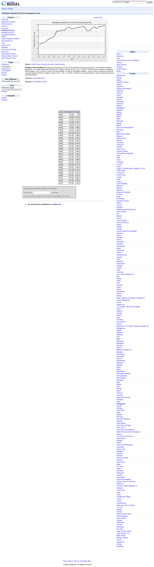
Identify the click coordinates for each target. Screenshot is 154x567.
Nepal (119, 369)
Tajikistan (120, 484)
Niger (118, 382)
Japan (119, 287)
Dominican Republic (123, 192)
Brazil (119, 132)
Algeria (119, 80)
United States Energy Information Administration (48, 64)
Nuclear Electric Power (9, 56)
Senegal (119, 440)
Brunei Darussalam (123, 134)
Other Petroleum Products (11, 39)
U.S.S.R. (120, 507)
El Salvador (121, 199)
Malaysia (120, 332)
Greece (119, 240)
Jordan (119, 289)
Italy (118, 283)
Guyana (119, 257)
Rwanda (119, 421)
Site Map (83, 561)
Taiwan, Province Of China (126, 481)
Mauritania (120, 343)
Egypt (119, 196)
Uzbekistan (120, 522)
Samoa (119, 434)
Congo (119, 166)
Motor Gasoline (7, 24)
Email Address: (28, 192)
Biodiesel (5, 47)
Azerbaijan (120, 101)
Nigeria (119, 384)
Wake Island (121, 535)
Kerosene (5, 28)
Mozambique (121, 361)
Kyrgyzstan (121, 304)
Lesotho (119, 313)
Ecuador (119, 194)
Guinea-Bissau (122, 255)
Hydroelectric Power (9, 54)
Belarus (119, 112)
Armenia (119, 93)
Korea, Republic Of (123, 300)
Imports (4, 75)
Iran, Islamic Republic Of (125, 274)
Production (5, 64)
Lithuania (120, 320)
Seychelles (120, 447)
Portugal (119, 408)
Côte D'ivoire (121, 175)
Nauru (119, 367)
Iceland (119, 268)
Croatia (119, 177)
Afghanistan (121, 76)
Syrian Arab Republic (124, 479)
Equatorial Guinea (123, 201)
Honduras (120, 261)
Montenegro (121, 354)
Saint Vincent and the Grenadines (128, 432)
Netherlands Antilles (123, 373)
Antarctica (120, 56)
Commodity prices (38, 78)
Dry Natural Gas (7, 41)
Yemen (119, 540)
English (4, 98)
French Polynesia (123, 222)
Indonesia (120, 272)
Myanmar (120, 363)
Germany (120, 233)
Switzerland (121, 477)
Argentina (120, 91)
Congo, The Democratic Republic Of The (131, 168)
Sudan (119, 468)
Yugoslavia (120, 542)
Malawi (119, 330)
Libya (118, 317)
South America (122, 69)
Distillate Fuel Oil (8, 30)
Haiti (118, 259)
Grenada (119, 244)
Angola (119, 84)
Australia (120, 97)
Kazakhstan (121, 291)
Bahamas (120, 104)
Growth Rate (97, 17)
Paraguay (120, 399)
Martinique (120, 341)
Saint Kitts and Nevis (124, 425)
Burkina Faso (121, 138)
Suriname (120, 471)
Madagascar (121, 328)
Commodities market (39, 82)
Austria (119, 99)
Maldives (120, 335)
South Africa (121, 462)
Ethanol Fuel (6, 45)
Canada (119, 147)
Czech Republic (122, 183)
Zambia (119, 544)
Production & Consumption (6, 69)
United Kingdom (122, 516)
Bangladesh (121, 108)
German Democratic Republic (127, 231)
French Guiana (122, 220)
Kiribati (119, 296)
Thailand (119, 488)
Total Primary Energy (9, 49)
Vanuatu (119, 525)
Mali (118, 337)
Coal (3, 43)
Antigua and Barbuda (124, 88)
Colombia (120, 162)
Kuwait (119, 302)
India (118, 270)
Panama (119, 395)
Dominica (120, 190)
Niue (118, 386)
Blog (89, 561)
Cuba (118, 179)
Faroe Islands (121, 212)
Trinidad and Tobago (124, 497)
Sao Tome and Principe (125, 436)
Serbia (119, 443)
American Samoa (123, 82)
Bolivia (119, 125)
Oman (119, 391)
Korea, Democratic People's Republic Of (131, 298)
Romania (120, 417)
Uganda (119, 510)
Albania (119, 78)
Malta (118, 339)
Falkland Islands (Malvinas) (126, 209)
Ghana (119, 235)
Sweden (119, 475)
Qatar (118, 412)
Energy (10, 9)
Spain (119, 464)
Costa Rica (120, 173)
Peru (118, 402)
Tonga (119, 494)
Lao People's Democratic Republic (128, 307)
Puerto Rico (121, 410)
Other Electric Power (9, 58)
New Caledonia (122, 376)
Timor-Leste (121, 490)
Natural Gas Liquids (8, 22)
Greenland (120, 242)
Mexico (119, 348)
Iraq (118, 276)
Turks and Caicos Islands (125, 505)
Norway (119, 389)
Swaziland (120, 473)
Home (4, 9)
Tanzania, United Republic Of (127, 486)
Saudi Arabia (121, 438)
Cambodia (120, 142)
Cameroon (120, 145)
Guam (119, 248)
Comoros (120, 164)
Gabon (119, 225)
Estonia (119, 205)
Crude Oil (5, 20)
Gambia (119, 227)
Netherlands (121, 371)
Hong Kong (120, 263)
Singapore (120, 451)
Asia (118, 58)
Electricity (5, 52)
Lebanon (119, 311)
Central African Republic (125, 153)
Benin (119, 119)
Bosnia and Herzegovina (125, 127)
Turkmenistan (121, 503)
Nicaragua (120, 380)
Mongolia (120, 352)
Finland (119, 216)
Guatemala (120, 250)
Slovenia (120, 456)
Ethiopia (119, 207)
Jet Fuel (4, 26)
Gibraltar (119, 237)
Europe (119, 62)
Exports (4, 73)
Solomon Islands (122, 458)
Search (76, 561)
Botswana (120, 130)
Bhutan (119, 123)
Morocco (120, 358)
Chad (118, 155)
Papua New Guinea (123, 397)
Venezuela (120, 527)
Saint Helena (121, 423)
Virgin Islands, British (124, 531)
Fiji (118, 214)
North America (121, 65)
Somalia (119, 460)
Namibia (119, 365)
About (70, 561)
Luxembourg (121, 322)
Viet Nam (120, 529)
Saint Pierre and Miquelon (126, 430)
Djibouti (119, 188)
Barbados (120, 110)
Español (4, 100)
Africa (119, 54)
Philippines (121, 404)
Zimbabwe (120, 546)
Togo (118, 492)
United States (121, 518)
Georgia (119, 229)
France (119, 218)
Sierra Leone (121, 449)
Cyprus (119, 181)
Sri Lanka (120, 466)
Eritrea (119, 203)
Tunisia (119, 499)
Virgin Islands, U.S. (123, 533)
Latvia (119, 309)
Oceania (119, 67)
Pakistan (120, 393)
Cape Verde (121, 149)
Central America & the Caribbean (128, 60)
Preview (4, 91)
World (119, 71)
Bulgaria (119, 136)
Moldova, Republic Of (124, 350)
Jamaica (119, 285)
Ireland (119, 278)
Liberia (119, 315)
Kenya (119, 294)
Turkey (119, 501)
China (119, 160)
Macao (119, 324)
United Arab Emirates (124, 514)
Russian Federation (123, 419)
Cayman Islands (122, 151)
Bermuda (120, 121)
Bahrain (119, 106)
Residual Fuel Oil (7, 32)
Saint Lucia (120, 427)
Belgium (119, 114)
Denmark (120, 186)
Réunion (119, 415)
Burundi (119, 140)
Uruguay (119, 520)
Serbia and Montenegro (125, 445)
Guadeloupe (121, 246)
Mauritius (120, 345)
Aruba (119, 95)
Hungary (119, 266)
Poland (119, 406)
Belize (119, 117)
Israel (118, 281)
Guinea (119, 253)
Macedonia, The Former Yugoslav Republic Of (133, 326)
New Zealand (121, 378)
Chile (118, 158)
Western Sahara (122, 538)
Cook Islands (121, 171)
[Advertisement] (98, 92)
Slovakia (120, 453)
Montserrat (120, 356)
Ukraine (119, 512)
